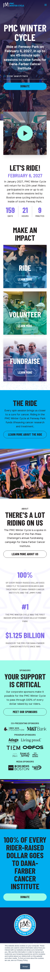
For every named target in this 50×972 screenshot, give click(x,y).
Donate (25, 86)
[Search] (4, 76)
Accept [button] (25, 966)
